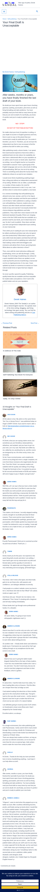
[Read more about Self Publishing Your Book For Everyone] (20, 364)
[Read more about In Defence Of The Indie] (20, 340)
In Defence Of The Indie (12, 351)
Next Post (35, 323)
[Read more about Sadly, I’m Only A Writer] (20, 388)
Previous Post (6, 323)
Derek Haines (11, 481)
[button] (37, 11)
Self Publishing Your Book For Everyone (18, 375)
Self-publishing (20, 72)
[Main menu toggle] (4, 11)
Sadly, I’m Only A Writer (11, 399)
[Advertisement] (20, 49)
